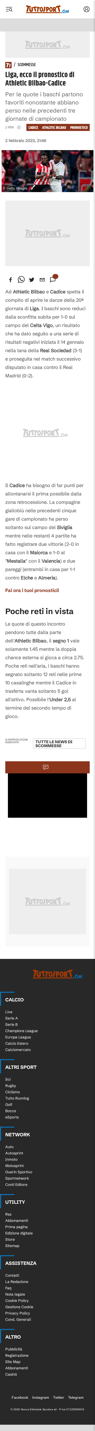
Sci (8, 1079)
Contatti (12, 1275)
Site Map (12, 1361)
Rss (8, 1214)
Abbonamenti (16, 1220)
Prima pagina (16, 1226)
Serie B (11, 1024)
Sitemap (12, 1245)
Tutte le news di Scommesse (53, 743)
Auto (9, 1146)
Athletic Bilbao (54, 128)
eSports (12, 1117)
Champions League (21, 1030)
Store (10, 1239)
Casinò (11, 1374)
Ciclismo (12, 1092)
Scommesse (27, 65)
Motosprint (14, 1165)
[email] (42, 279)
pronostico (79, 128)
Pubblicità (13, 1349)
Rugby (10, 1085)
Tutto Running (17, 1098)
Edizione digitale (19, 1233)
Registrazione (16, 1355)
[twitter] (31, 279)
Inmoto (11, 1159)
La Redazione (16, 1281)
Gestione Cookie (19, 1307)
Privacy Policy (17, 1313)
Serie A (11, 1018)
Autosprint (14, 1153)
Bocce (10, 1110)
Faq (8, 1288)
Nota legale (15, 1294)
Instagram (40, 1397)
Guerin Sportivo (18, 1172)
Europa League (18, 1037)
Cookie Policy (17, 1300)
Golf (8, 1104)
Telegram (76, 1397)
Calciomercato (18, 1049)
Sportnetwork (17, 1178)
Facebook (20, 1397)
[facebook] (10, 279)
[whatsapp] (21, 279)
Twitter (58, 1397)
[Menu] (9, 9)
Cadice (33, 128)
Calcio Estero (16, 1043)
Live (8, 1012)
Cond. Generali (18, 1319)
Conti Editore (16, 1184)
